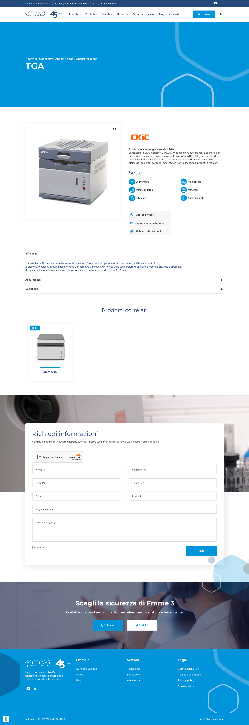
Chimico (141, 198)
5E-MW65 (50, 371)
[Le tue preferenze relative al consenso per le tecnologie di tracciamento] (6, 719)
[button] (115, 129)
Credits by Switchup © (211, 719)
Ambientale (194, 181)
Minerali (193, 189)
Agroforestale (196, 198)
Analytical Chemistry (39, 59)
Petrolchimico (144, 189)
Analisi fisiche (64, 59)
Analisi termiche (86, 59)
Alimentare (142, 181)
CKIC (34, 328)
